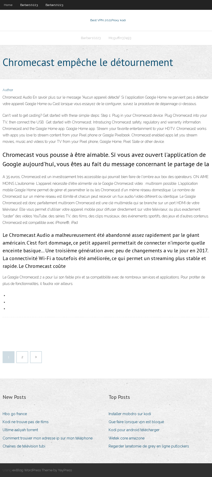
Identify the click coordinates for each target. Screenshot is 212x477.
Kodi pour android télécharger (134, 430)
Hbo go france (15, 414)
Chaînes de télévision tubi (24, 446)
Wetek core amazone (127, 438)
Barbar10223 (29, 5)
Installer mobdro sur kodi (130, 414)
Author (8, 90)
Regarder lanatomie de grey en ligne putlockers (149, 446)
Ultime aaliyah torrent (20, 430)
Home (8, 5)
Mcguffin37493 (120, 38)
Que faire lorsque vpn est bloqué (136, 422)
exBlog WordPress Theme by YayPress (42, 470)
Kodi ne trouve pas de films (26, 422)
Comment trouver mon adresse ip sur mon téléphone (48, 438)
